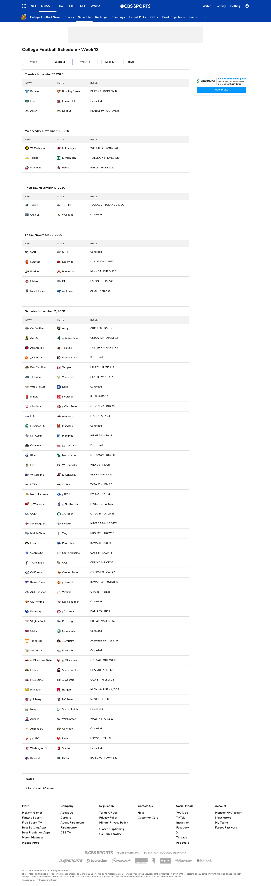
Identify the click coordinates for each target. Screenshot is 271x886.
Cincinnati (38, 562)
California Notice (110, 834)
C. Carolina (71, 338)
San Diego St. (38, 523)
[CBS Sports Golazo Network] (165, 852)
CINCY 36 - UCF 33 (101, 562)
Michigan (35, 689)
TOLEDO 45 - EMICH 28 (104, 158)
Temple (66, 367)
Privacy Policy (108, 817)
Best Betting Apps (34, 827)
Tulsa (68, 205)
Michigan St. (37, 426)
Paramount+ (68, 827)
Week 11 (34, 62)
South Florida (70, 709)
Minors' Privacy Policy (113, 822)
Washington (69, 719)
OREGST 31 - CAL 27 (102, 572)
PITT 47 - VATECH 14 (102, 621)
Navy (33, 709)
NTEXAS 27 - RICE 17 (102, 455)
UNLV (33, 631)
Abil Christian (38, 592)
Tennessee (36, 641)
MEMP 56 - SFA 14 (101, 435)
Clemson (37, 357)
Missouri (35, 670)
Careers (65, 817)
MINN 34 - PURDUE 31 (103, 271)
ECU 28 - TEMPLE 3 (102, 367)
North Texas (69, 455)
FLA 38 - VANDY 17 (101, 377)
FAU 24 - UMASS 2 (101, 281)
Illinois (34, 396)
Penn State (68, 543)
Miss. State (36, 680)
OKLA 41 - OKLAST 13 (103, 660)
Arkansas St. (37, 348)
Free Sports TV (32, 822)
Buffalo (34, 91)
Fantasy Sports (32, 817)
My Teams (221, 822)
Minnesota (68, 271)
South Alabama (71, 553)
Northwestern (73, 504)
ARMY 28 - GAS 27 (101, 328)
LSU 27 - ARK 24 (100, 416)
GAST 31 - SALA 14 (101, 552)
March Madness (32, 837)
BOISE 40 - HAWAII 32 (103, 758)
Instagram (183, 822)
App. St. (34, 338)
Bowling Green (71, 91)
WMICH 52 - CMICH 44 (104, 148)
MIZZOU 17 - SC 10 (101, 670)
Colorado (67, 728)
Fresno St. (68, 650)
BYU (67, 494)
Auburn (69, 641)
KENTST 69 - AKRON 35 (104, 111)
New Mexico (37, 291)
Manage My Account (228, 813)
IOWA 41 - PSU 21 (100, 543)
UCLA (33, 514)
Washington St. (39, 748)
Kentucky (35, 611)
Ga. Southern (37, 328)
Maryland (67, 426)
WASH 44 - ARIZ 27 (101, 719)
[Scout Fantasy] (183, 860)
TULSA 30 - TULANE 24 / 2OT (108, 205)
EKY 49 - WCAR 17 (101, 474)
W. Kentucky (69, 465)
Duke (65, 387)
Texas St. (67, 348)
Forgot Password (226, 827)
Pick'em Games (32, 813)
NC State (67, 699)
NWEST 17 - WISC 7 (101, 504)
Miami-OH (68, 101)
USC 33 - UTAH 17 (100, 738)
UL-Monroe (37, 602)
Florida (36, 377)
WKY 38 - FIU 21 (100, 465)
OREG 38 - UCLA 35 (102, 513)
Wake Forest (37, 387)
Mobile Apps (30, 843)
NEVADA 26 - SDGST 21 (104, 523)
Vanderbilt (68, 377)
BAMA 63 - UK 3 (100, 611)
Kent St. (66, 111)
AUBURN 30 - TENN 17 (104, 640)
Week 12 (60, 62)
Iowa (33, 543)
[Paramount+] (121, 860)
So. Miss (67, 484)
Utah (65, 738)
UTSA (33, 484)
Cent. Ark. (36, 445)
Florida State (69, 357)
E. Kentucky (69, 475)
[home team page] (27, 91)
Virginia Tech (38, 621)
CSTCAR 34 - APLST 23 (104, 338)
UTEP (65, 252)
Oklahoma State (42, 660)
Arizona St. (36, 728)
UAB (33, 252)
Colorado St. (69, 631)
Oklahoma (71, 660)
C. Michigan (69, 148)
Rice (33, 455)
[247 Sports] (71, 860)
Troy (64, 533)
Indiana (36, 406)
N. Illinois (35, 167)
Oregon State (70, 572)
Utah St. (34, 215)
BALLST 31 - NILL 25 (102, 167)
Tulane (34, 205)
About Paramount (72, 822)
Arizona (34, 719)
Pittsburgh (68, 621)
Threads (181, 837)
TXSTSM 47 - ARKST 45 (104, 347)
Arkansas (67, 416)
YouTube (182, 813)
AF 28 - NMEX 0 (100, 291)
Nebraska (67, 396)
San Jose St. (37, 650)
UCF (65, 562)
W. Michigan (37, 148)
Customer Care (148, 817)
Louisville (67, 262)
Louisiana (71, 445)
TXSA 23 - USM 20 (101, 484)
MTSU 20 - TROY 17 (102, 533)
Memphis (67, 435)
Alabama (69, 611)
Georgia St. (36, 553)
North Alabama (39, 494)
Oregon (68, 514)
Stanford (67, 748)
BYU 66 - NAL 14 (100, 494)
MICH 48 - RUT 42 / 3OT (104, 689)
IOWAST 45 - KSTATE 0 (104, 582)
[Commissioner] (145, 859)
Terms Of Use (108, 813)
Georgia (69, 680)
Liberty (37, 699)
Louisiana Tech (70, 602)
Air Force (67, 291)
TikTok (180, 817)
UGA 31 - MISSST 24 (102, 679)
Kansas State (37, 582)
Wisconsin (39, 504)
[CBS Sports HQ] (128, 852)
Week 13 (85, 62)
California (36, 572)
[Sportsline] (97, 860)
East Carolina (38, 367)
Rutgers (66, 689)
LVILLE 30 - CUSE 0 (102, 261)
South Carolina (70, 670)
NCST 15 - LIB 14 (99, 699)
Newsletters (223, 817)
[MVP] (165, 859)
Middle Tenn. (37, 533)
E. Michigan (69, 158)
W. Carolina (37, 475)
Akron (33, 111)
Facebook (182, 827)
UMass (34, 281)
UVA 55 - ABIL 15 (100, 592)
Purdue (34, 271)
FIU (32, 465)
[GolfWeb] (204, 860)
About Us (66, 813)
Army (65, 328)
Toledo (34, 158)
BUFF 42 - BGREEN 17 (103, 91)
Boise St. (35, 758)
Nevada (66, 523)
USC (36, 738)
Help (141, 813)
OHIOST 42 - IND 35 (102, 406)
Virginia (66, 592)
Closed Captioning (111, 829)
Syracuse (35, 262)
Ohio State (70, 406)
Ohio (33, 101)
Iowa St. (69, 582)
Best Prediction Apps (36, 832)
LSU (32, 416)
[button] (24, 6)
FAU (64, 281)
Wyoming (67, 215)
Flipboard (182, 843)
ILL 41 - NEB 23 (99, 396)
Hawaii (66, 758)
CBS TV (65, 832)
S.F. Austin (36, 435)
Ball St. (66, 167)
